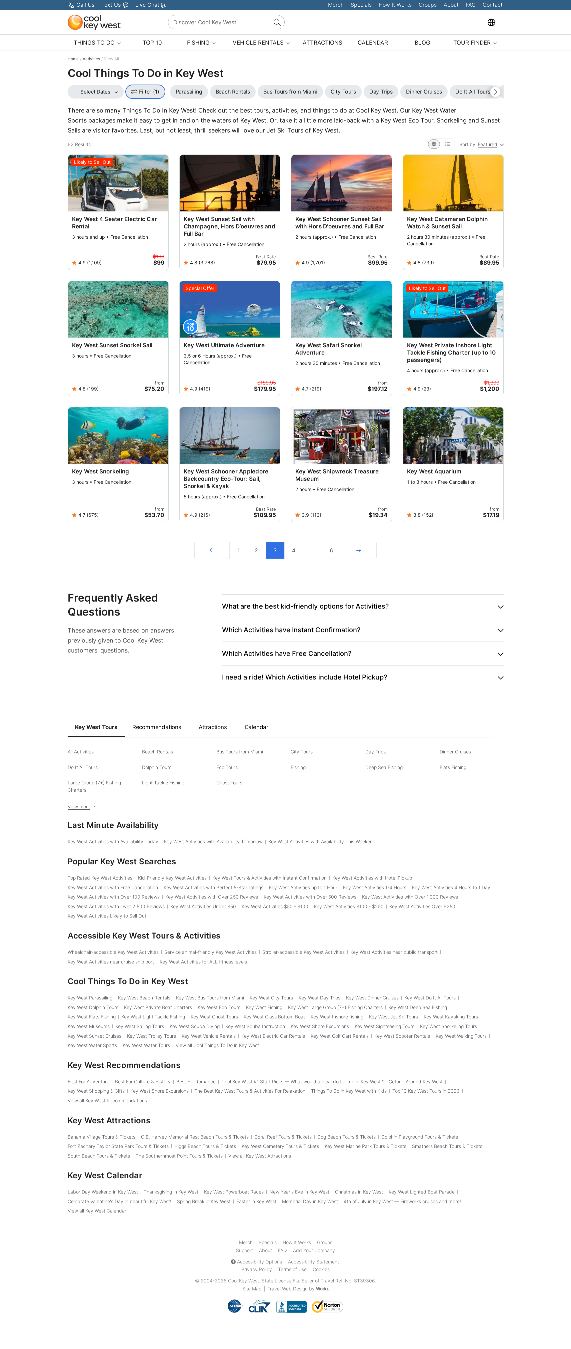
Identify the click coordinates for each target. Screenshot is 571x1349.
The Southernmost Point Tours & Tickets (179, 1156)
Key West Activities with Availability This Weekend (322, 841)
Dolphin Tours (156, 767)
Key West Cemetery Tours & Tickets (280, 1146)
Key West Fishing (264, 1007)
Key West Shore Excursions (320, 1026)
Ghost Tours (229, 782)
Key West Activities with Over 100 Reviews (114, 897)
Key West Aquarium (434, 471)
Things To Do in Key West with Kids (349, 1091)
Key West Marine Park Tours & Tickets (365, 1146)
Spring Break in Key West (204, 1201)
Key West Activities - (275, 906)
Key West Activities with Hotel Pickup (372, 878)
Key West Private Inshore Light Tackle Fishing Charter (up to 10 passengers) (451, 352)
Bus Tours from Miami (239, 751)
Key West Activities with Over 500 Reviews (310, 897)
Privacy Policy (256, 1269)
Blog (422, 42)
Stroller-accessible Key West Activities (303, 952)
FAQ (471, 4)
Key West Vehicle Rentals (209, 1036)
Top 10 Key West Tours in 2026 (426, 1091)
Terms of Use (292, 1269)
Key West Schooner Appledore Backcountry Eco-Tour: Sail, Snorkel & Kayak (226, 478)
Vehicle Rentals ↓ (262, 42)
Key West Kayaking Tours (451, 1016)
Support (244, 1250)
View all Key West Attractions (259, 1156)
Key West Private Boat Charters (158, 1007)
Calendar (373, 42)
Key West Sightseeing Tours (384, 1026)
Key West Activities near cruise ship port (111, 961)
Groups (428, 4)
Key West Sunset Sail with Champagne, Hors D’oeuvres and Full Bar (229, 226)
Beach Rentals (157, 751)
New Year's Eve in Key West (299, 1192)
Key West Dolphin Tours (93, 1007)
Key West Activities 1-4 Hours (374, 887)
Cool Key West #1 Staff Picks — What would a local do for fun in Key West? (302, 1081)
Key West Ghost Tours (214, 1016)
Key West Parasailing (90, 997)
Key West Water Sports (92, 1045)
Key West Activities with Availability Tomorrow (213, 841)
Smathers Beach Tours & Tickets (447, 1146)
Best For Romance (196, 1081)
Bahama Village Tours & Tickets (101, 1137)
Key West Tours (96, 727)
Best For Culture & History (143, 1081)
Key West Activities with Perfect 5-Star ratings (213, 887)
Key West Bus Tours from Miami (210, 997)
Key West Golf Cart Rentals (340, 1036)
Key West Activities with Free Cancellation (113, 887)
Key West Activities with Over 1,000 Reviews (410, 897)
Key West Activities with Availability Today (113, 841)
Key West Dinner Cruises (372, 997)
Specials (361, 4)
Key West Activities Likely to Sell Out (107, 916)
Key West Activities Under (203, 906)
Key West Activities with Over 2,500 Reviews (116, 906)
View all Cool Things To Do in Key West (217, 1045)
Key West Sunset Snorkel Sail (112, 345)
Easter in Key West (256, 1201)
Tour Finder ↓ (475, 42)
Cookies (321, 1269)
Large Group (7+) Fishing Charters (94, 786)
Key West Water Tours (146, 1045)
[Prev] (212, 550)
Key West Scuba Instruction (255, 1026)
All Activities (81, 751)
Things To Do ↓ (98, 42)
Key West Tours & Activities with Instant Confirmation (269, 878)
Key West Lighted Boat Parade (422, 1192)
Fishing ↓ (202, 42)
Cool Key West (243, 1280)
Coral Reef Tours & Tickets (283, 1137)
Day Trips (375, 751)
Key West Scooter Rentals (402, 1036)
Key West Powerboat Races (234, 1192)
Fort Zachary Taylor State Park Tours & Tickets (118, 1146)
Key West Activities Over (422, 906)
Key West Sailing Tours (139, 1026)
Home (73, 58)
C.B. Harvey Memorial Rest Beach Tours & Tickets (195, 1137)
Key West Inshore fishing (337, 1016)
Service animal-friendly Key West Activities (210, 952)
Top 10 (152, 42)
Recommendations (156, 727)
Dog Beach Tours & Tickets (346, 1137)
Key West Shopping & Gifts (96, 1091)
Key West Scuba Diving (195, 1026)
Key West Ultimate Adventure (224, 345)
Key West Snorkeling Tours (448, 1026)
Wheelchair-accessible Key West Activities (113, 952)
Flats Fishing (453, 767)
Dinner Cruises (455, 751)
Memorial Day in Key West (310, 1201)
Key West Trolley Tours (151, 1036)
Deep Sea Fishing (384, 767)
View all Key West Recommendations (107, 1100)
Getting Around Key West (416, 1081)
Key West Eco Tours (219, 1007)
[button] (363, 606)
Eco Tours (227, 767)
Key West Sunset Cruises (94, 1036)
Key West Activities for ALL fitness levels (203, 961)
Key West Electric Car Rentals (273, 1036)
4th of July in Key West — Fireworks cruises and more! (402, 1201)
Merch (336, 4)
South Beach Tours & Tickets (99, 1156)
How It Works (395, 4)
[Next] (358, 550)
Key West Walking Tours (461, 1036)
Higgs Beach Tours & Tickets (205, 1146)
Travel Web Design (287, 1288)
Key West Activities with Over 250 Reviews (211, 897)
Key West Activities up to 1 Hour (303, 887)
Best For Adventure (88, 1081)
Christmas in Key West (359, 1192)
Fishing (298, 767)
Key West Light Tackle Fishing (153, 1016)
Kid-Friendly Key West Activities (172, 878)
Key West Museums (89, 1026)
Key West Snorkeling (100, 471)
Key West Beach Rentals (144, 997)
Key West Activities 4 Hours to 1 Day (451, 887)
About (451, 4)
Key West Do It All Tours (430, 997)
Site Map (251, 1288)
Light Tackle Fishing (163, 782)
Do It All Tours (83, 767)
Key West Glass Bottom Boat (274, 1016)
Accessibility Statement (313, 1261)
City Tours (302, 751)
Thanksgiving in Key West (171, 1192)
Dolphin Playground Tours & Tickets (419, 1137)
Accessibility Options (259, 1261)
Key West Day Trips (319, 997)
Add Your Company (314, 1250)
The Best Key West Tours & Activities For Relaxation (249, 1091)
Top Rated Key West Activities (100, 878)
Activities (91, 58)
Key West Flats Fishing (92, 1016)
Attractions (322, 42)
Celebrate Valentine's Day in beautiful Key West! (119, 1201)
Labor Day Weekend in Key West (103, 1192)
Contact (493, 4)
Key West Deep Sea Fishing (417, 1007)
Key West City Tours (271, 997)
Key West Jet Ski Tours (393, 1016)
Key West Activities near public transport (394, 952)
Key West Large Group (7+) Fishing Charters (335, 1007)
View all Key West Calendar (97, 1211)
